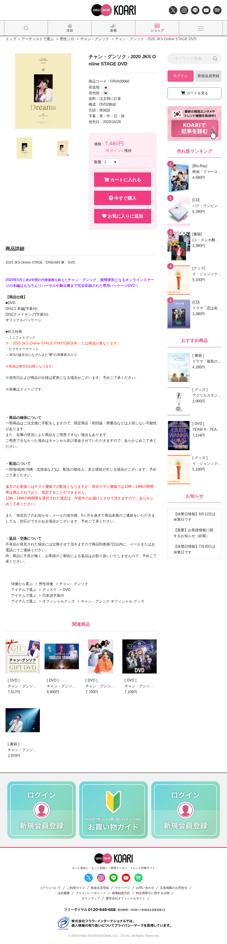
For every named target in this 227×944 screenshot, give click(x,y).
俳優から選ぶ (22, 584)
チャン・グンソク (94, 39)
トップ (11, 39)
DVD (66, 590)
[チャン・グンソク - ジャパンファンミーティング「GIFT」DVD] (23, 656)
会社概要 (64, 893)
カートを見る (197, 93)
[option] (43, 91)
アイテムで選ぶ (23, 590)
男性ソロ (67, 39)
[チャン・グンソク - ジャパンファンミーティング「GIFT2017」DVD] (100, 656)
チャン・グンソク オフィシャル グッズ (112, 601)
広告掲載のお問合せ (173, 887)
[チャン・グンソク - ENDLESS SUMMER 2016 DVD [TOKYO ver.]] (62, 656)
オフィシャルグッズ (58, 601)
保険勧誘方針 (121, 893)
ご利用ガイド (76, 887)
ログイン (180, 76)
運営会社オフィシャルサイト (125, 898)
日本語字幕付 (53, 595)
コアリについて (50, 887)
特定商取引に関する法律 (152, 893)
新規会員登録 (208, 76)
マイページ (122, 887)
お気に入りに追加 (125, 216)
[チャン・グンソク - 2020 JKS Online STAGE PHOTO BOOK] (23, 720)
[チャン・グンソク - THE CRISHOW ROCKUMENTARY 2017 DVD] (139, 656)
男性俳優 (46, 584)
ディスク (49, 590)
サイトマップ (91, 898)
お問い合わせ (145, 887)
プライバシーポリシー (91, 893)
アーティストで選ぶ (37, 39)
